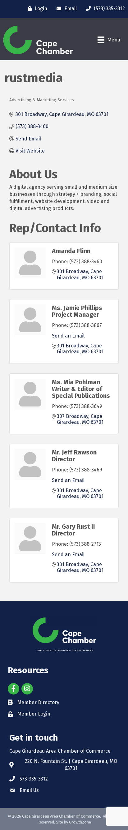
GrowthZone (80, 822)
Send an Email (68, 336)
